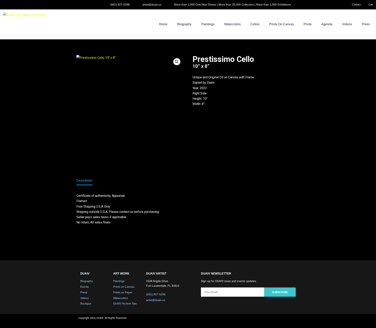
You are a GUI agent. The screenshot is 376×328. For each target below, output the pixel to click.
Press (366, 24)
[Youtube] (282, 321)
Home (163, 24)
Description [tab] (84, 180)
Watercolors (232, 24)
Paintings (207, 24)
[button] (176, 61)
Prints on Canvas (281, 24)
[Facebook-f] (262, 321)
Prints (308, 24)
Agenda (326, 24)
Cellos (254, 24)
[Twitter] (272, 321)
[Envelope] (293, 321)
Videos (347, 24)
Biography (184, 24)
